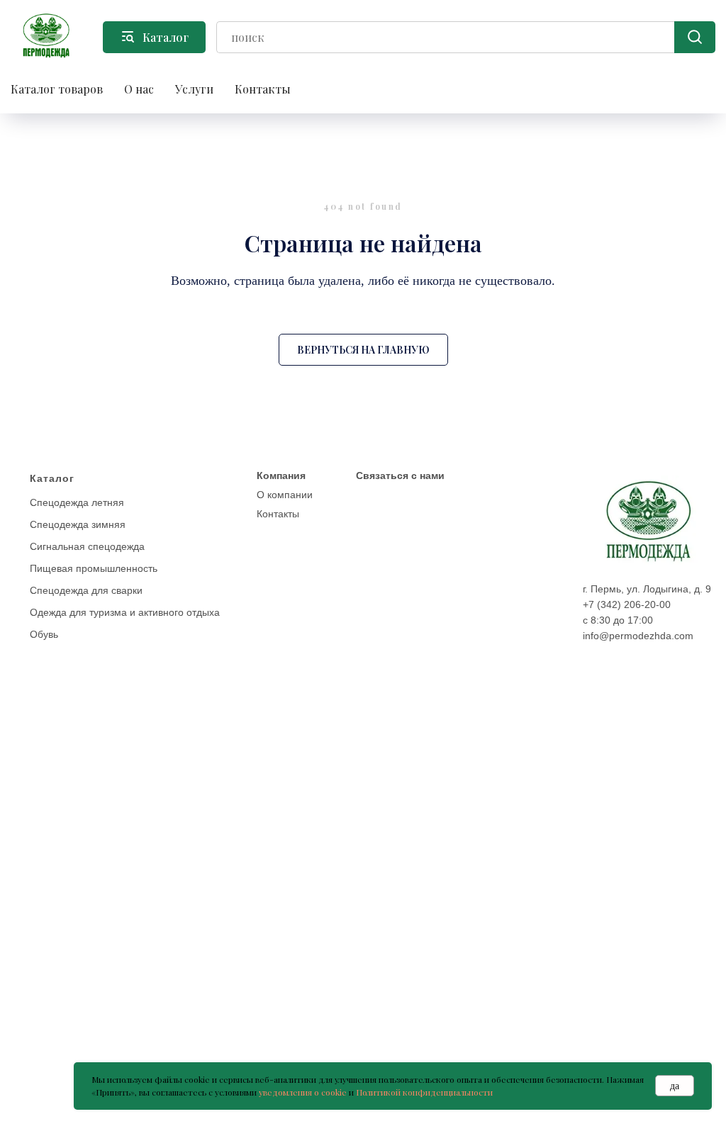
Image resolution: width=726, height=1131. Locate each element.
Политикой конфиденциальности (424, 1092)
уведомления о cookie (303, 1092)
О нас (139, 88)
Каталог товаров (57, 88)
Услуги (194, 88)
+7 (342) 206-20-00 (627, 604)
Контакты (263, 88)
